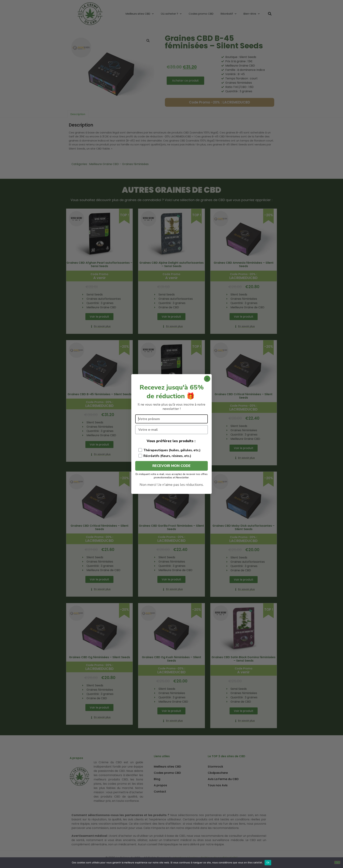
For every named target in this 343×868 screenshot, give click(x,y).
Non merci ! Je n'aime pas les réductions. (172, 484)
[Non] (337, 862)
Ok (268, 862)
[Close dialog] (207, 379)
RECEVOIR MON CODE (171, 465)
